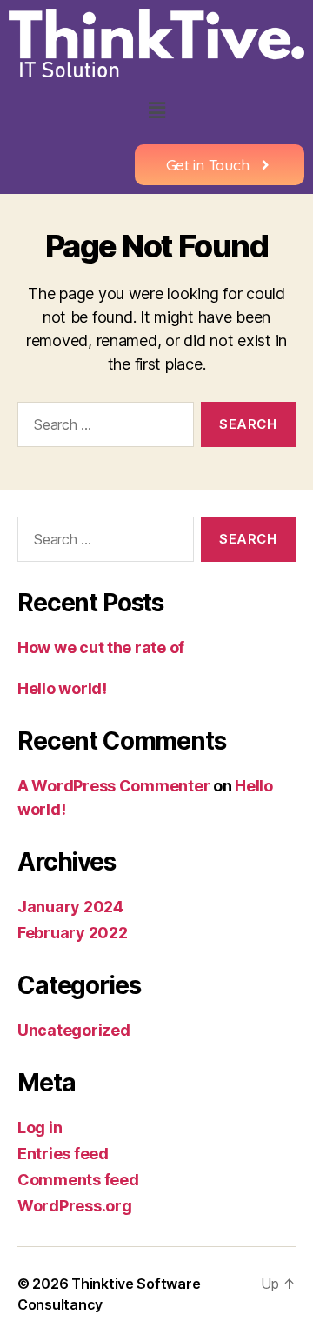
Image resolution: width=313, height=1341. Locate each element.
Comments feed (78, 1180)
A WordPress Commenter (113, 786)
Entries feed (63, 1153)
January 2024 (70, 906)
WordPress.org (74, 1206)
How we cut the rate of (100, 647)
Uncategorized (73, 1030)
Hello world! (62, 688)
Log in (39, 1127)
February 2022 (72, 933)
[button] (156, 111)
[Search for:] (102, 428)
